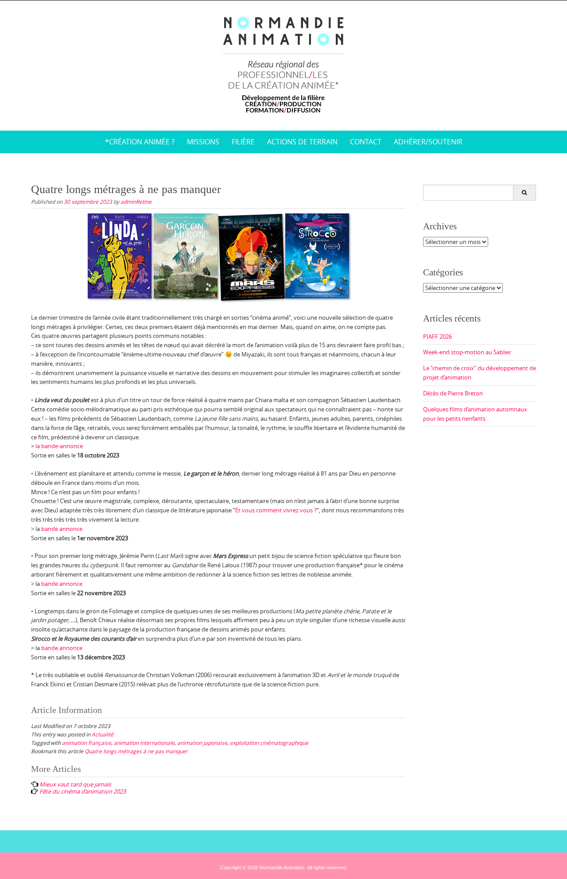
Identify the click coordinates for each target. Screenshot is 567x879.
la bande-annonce (58, 446)
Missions (203, 142)
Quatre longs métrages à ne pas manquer (136, 751)
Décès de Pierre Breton (453, 393)
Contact (365, 142)
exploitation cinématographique (269, 742)
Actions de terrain (302, 142)
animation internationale (144, 742)
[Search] (524, 193)
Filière (243, 142)
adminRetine (135, 201)
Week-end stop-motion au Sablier (467, 352)
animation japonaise (202, 742)
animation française (86, 742)
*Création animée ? (140, 142)
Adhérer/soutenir (428, 142)
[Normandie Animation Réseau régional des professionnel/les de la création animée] (283, 64)
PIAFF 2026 (437, 337)
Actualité (102, 734)
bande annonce (61, 529)
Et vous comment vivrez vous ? (276, 510)
